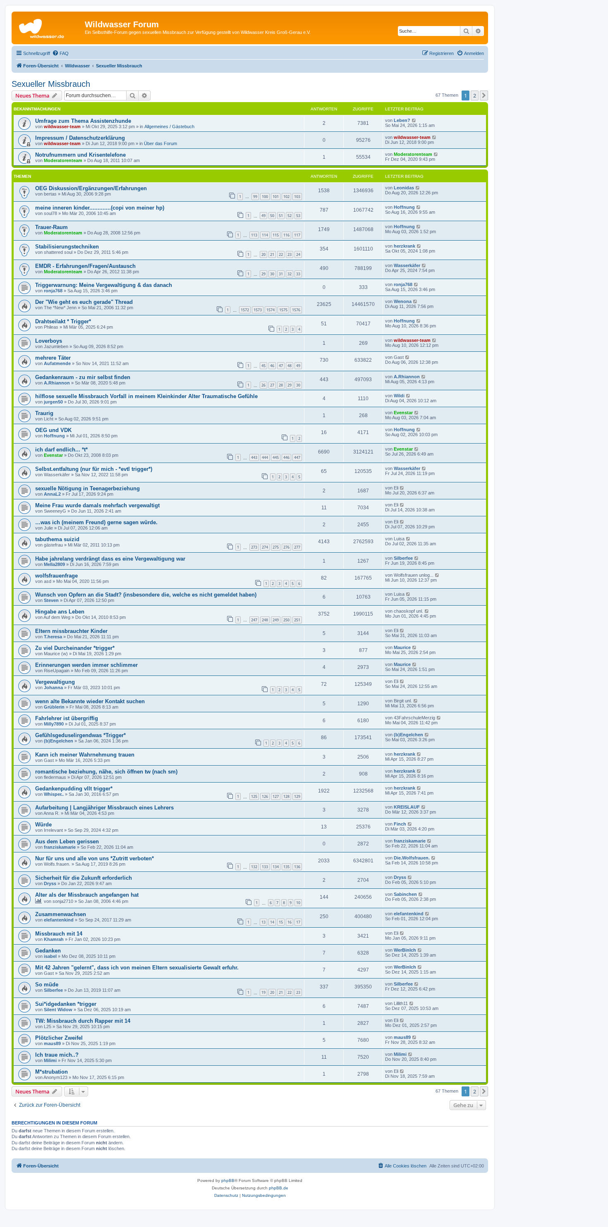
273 (254, 547)
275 (276, 547)
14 (272, 922)
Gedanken (48, 951)
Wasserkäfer (407, 265)
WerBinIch (405, 950)
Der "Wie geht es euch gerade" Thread (84, 302)
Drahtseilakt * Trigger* (63, 321)
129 (297, 796)
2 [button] (474, 95)
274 (265, 547)
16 (289, 922)
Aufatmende (57, 363)
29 (263, 274)
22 (281, 254)
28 (281, 385)
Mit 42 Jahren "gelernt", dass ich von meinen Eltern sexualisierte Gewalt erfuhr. (137, 967)
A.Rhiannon (57, 382)
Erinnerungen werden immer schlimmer (86, 665)
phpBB (228, 1180)
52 (289, 215)
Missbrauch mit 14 (58, 934)
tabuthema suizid (57, 539)
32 (289, 274)
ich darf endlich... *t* (61, 449)
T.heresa (53, 636)
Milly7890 (54, 723)
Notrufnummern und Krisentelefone (80, 155)
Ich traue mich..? (57, 1055)
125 (254, 796)
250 (286, 620)
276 (286, 547)
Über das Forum (160, 143)
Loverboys (48, 341)
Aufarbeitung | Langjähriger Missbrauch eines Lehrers (104, 807)
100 (265, 196)
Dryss (50, 883)
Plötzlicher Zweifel (59, 1038)
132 (254, 866)
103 (297, 196)
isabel (50, 956)
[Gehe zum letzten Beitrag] (414, 120)
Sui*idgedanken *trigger (65, 1004)
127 (276, 796)
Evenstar (403, 412)
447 (297, 457)
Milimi (50, 1060)
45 (263, 365)
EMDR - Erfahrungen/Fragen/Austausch (85, 266)
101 (276, 196)
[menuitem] (60, 53)
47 (281, 365)
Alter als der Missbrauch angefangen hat (87, 895)
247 (254, 620)
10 (298, 902)
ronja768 (53, 290)
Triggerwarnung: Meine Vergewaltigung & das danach (103, 285)
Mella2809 (54, 564)
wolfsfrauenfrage (56, 576)
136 (297, 866)
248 (265, 620)
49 (263, 215)
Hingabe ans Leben (59, 612)
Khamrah (54, 939)
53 (298, 215)
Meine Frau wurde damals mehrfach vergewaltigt (97, 505)
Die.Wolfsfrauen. (412, 857)
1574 (270, 310)
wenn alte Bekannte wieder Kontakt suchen (90, 701)
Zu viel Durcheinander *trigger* (75, 648)
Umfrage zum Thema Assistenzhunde (83, 121)
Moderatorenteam (63, 160)
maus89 (52, 1043)
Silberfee (403, 558)
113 (254, 235)
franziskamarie (60, 847)
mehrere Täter (53, 358)
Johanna (53, 687)
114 (265, 235)
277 (297, 547)
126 (265, 796)
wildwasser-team (62, 126)
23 (289, 254)
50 (272, 215)
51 (281, 215)
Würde (43, 824)
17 (298, 922)
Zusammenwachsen (60, 914)
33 (298, 274)
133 (265, 866)
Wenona (403, 301)
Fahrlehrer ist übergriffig (66, 718)
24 (298, 254)
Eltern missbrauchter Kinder (71, 631)
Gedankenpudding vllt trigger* (74, 788)
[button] (484, 95)
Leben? (402, 120)
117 (297, 235)
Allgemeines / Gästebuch (169, 126)
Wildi (399, 395)
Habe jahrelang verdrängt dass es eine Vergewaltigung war (110, 559)
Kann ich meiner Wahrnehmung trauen (84, 755)
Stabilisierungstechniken (67, 246)
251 (297, 620)
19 (263, 992)
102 (286, 196)
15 (281, 922)
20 (263, 254)
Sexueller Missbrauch (51, 83)
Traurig (44, 413)
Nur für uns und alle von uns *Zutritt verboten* (94, 858)
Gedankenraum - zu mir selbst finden (82, 377)
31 (281, 274)
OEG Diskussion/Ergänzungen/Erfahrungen (91, 188)
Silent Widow (58, 1009)
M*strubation (51, 1072)
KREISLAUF (407, 806)
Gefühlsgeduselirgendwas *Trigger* (80, 735)
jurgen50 (53, 401)
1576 (296, 310)
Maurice (402, 647)
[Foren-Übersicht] (49, 27)
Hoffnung (404, 207)
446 (286, 457)
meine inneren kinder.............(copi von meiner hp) (99, 208)
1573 (258, 310)
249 (276, 620)
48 (289, 365)
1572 (245, 310)
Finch (400, 823)
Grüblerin (54, 706)
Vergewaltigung (55, 682)
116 (286, 235)
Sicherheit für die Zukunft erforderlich (83, 878)
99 (255, 196)
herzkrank (404, 245)
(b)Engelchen (58, 740)
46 (272, 365)
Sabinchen (405, 894)
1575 (283, 310)
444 (265, 457)
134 (276, 866)
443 (254, 457)
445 (276, 457)
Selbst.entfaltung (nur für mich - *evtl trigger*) (93, 469)
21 (272, 254)
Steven (51, 600)
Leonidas (404, 187)
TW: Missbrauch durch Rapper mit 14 (82, 1021)
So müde (46, 984)
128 (286, 796)
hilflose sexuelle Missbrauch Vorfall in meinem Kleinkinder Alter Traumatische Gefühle (146, 396)
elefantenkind (59, 919)
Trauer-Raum (51, 227)
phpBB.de (278, 1188)
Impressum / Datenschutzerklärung (80, 138)
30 (272, 274)
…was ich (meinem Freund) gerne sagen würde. (96, 522)
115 (276, 235)
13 (263, 922)
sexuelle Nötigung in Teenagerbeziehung (87, 488)
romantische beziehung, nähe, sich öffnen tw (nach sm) (106, 772)
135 (286, 866)
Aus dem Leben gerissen (67, 841)
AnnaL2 (52, 494)
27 (272, 385)
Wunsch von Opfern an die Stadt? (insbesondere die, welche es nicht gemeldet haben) (145, 595)
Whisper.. (54, 794)
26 (263, 385)
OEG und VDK (53, 430)
